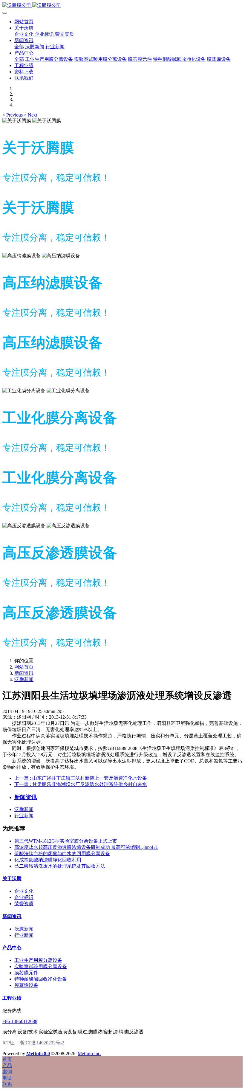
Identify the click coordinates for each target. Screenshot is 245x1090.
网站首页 (23, 21)
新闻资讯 (23, 673)
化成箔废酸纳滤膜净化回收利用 (47, 859)
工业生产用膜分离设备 (38, 960)
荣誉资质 (23, 903)
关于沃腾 (12, 878)
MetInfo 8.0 (38, 1053)
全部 (19, 46)
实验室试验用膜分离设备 (40, 966)
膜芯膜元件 (26, 972)
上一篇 (80, 778)
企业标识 (23, 897)
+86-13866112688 (19, 1021)
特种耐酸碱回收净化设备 (40, 979)
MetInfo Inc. (89, 1053)
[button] (13, 114)
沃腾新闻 (23, 679)
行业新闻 (23, 815)
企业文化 (23, 891)
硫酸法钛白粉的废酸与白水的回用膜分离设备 (62, 853)
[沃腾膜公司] (122, 5)
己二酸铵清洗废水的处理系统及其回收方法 (59, 866)
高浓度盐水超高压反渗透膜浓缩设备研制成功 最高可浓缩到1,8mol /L (86, 847)
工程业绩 (12, 998)
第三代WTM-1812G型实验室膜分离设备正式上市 (65, 841)
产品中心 (12, 947)
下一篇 (80, 784)
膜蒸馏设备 (26, 985)
